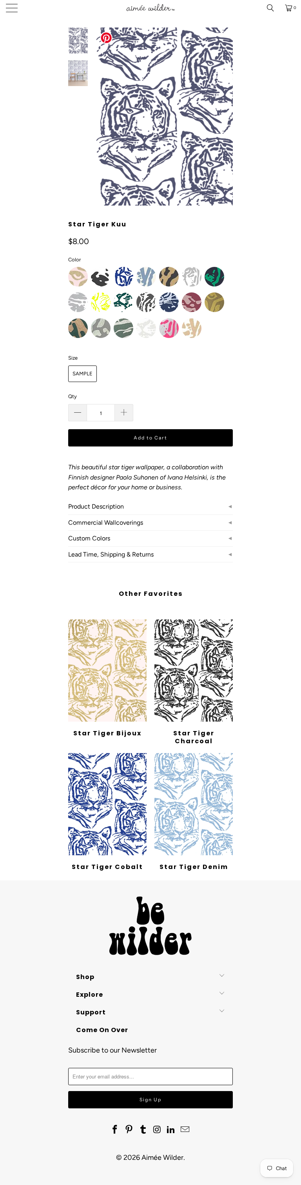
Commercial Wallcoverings (105, 522)
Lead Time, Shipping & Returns (111, 554)
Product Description (96, 506)
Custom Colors (89, 538)
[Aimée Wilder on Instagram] (157, 1130)
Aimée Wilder (162, 1157)
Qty (72, 396)
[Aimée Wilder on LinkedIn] (171, 1130)
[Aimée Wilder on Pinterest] (129, 1130)
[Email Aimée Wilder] (185, 1130)
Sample (82, 374)
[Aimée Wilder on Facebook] (115, 1130)
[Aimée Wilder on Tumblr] (143, 1130)
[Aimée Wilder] (150, 8)
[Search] (273, 7)
